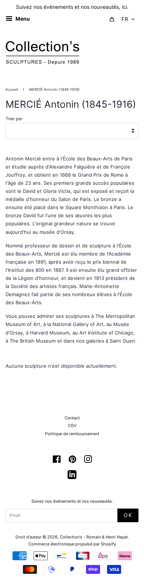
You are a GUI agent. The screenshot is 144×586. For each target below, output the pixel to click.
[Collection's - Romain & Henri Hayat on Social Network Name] (72, 477)
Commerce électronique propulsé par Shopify (72, 544)
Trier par (14, 118)
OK (128, 515)
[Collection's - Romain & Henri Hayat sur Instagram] (88, 461)
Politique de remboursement (72, 433)
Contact (72, 417)
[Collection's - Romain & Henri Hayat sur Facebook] (56, 461)
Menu (22, 18)
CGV (72, 425)
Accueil (12, 89)
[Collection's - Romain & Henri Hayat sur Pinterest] (72, 461)
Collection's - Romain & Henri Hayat (94, 537)
